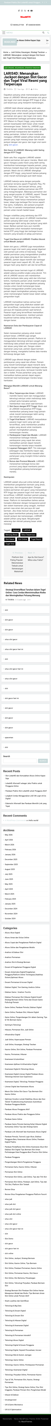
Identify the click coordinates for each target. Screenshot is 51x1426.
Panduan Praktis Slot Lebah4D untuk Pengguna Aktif (26, 791)
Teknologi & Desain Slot (14, 1316)
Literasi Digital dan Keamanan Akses (19, 1087)
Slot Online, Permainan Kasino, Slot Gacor (21, 1273)
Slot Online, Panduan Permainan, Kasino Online (23, 1268)
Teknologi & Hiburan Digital (15, 1320)
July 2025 (8, 874)
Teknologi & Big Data (13, 1306)
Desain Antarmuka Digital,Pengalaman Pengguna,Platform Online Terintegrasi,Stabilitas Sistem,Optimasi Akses (24, 974)
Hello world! (33, 820)
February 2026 (10, 850)
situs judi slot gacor (13, 1209)
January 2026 (10, 855)
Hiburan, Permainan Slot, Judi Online (19, 1030)
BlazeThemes (26, 1422)
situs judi (8, 1199)
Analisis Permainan (12, 957)
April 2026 (9, 840)
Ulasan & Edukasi (12, 1395)
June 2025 (9, 879)
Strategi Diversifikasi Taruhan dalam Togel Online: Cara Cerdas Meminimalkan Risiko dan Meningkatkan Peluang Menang (26, 593)
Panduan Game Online (13, 1119)
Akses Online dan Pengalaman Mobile (20, 947)
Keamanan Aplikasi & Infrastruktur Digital (21, 1064)
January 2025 (10, 904)
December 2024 (11, 909)
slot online (9, 1253)
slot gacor (13, 145)
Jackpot (16, 530)
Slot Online (22, 539)
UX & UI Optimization (13, 1410)
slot (6, 610)
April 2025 (9, 889)
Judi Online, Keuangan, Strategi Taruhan (22, 68)
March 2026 (9, 845)
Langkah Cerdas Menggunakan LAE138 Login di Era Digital (22, 4)
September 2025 (11, 864)
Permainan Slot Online (13, 1172)
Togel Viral (9, 544)
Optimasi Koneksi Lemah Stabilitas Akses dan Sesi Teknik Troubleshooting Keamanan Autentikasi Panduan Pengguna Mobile (25, 1102)
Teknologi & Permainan (14, 1330)
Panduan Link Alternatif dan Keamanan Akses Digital (25, 1132)
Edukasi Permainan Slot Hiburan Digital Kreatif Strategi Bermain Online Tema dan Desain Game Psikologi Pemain (24, 1000)
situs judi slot (10, 1204)
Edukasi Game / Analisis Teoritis (18, 992)
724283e (9, 89)
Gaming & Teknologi (13, 1025)
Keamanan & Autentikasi (14, 1059)
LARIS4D (27, 530)
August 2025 (10, 869)
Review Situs (10, 1189)
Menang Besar (11, 535)
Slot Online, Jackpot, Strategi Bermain (20, 1258)
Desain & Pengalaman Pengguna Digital (20, 967)
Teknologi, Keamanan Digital (16, 1370)
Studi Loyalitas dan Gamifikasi (17, 1301)
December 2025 (11, 859)
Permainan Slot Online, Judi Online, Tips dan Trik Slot (26, 1177)
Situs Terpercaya (28, 535)
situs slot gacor (11, 639)
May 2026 (8, 835)
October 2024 (10, 918)
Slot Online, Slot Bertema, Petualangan (20, 1278)
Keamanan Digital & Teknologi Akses (19, 1069)
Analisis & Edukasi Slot (14, 952)
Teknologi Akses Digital (14, 1340)
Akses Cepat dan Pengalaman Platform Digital (23, 943)
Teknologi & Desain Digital (15, 1311)
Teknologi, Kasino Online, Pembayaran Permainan (24, 1365)
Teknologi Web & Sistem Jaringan (18, 1355)
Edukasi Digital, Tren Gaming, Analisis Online (22, 987)
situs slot (8, 1219)
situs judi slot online (13, 1214)
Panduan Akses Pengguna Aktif (17, 1109)
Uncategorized (10, 1400)
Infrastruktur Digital (12, 1035)
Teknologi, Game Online (14, 1360)
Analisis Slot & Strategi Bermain (17, 962)
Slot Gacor (9, 539)
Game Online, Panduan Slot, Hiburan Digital (22, 1012)
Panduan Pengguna (12, 1157)
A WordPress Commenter (15, 820)
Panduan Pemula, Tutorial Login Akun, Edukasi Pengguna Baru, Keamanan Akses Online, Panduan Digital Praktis (24, 1139)
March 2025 (9, 894)
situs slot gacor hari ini (14, 649)
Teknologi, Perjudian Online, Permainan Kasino (23, 1375)
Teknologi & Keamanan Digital (17, 1325)
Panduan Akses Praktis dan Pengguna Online (22, 1114)
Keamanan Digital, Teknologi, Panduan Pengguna (24, 1082)
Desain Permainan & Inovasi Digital (18, 982)
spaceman (9, 737)
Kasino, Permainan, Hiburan (16, 1054)
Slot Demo (9, 1239)
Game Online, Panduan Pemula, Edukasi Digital (23, 1007)
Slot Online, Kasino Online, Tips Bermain (21, 1263)
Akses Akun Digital (12, 933)
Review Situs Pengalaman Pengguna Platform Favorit (26, 1194)
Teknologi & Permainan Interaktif (18, 1335)
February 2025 (10, 899)
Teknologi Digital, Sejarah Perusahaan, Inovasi (23, 1350)
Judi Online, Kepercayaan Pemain (18, 1040)
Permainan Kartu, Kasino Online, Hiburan (21, 1167)
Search (6, 756)
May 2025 (8, 884)
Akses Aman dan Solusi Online (17, 938)
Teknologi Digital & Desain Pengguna (19, 1345)
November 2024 (11, 914)
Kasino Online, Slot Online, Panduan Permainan (23, 1049)
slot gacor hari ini (12, 698)
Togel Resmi (36, 539)
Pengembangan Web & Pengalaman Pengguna (23, 1162)
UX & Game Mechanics (14, 1405)
